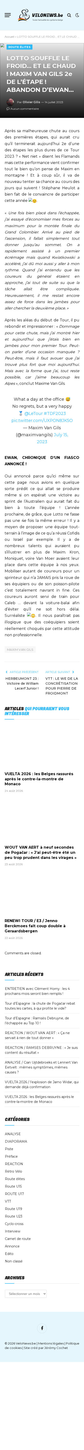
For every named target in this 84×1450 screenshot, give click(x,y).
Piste (9, 1149)
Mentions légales (51, 1343)
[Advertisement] (42, 1406)
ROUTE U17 (14, 1194)
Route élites (19, 47)
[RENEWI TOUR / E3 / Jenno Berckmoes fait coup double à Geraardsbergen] (42, 893)
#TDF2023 (55, 413)
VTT (8, 1201)
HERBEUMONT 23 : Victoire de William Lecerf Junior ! (21, 683)
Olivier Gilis (31, 102)
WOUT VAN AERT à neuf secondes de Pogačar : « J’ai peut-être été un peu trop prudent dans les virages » (41, 852)
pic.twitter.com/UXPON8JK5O (42, 420)
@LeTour (33, 413)
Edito (9, 1254)
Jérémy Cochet (56, 1348)
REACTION (14, 1164)
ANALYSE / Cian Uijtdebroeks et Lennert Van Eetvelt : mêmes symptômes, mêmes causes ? (41, 1067)
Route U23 (13, 1216)
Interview (12, 1231)
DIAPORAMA (16, 1141)
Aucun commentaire (24, 108)
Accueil (9, 36)
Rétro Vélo (13, 1171)
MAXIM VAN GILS (20, 649)
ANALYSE (13, 1134)
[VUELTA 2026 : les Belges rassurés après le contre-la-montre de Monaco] (42, 747)
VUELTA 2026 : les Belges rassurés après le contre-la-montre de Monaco (39, 779)
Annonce (12, 1246)
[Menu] (8, 15)
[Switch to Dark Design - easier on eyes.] (76, 15)
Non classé (14, 1261)
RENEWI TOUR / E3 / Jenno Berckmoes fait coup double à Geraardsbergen (35, 926)
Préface (11, 1156)
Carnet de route (18, 1239)
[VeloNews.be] (40, 15)
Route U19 (13, 1209)
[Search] (69, 15)
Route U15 (13, 1186)
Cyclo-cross (14, 1224)
